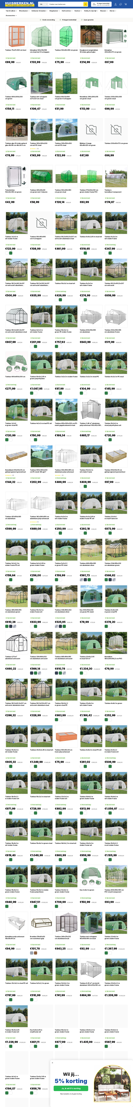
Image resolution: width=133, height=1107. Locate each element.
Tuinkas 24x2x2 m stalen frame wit (86, 844)
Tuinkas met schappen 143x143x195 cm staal (88, 937)
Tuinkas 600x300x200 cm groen (13, 98)
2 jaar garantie (88, 20)
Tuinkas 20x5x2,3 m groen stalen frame (112, 984)
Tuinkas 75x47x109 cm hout (15, 50)
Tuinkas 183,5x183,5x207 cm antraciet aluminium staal (65, 238)
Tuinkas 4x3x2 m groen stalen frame (12, 1077)
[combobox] (68, 4)
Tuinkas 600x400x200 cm (15, 377)
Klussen (103, 11)
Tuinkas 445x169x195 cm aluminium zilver (88, 564)
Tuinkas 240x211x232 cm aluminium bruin (63, 937)
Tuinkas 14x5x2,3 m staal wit (65, 843)
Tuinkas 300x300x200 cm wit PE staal (38, 144)
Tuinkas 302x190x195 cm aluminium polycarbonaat (64, 471)
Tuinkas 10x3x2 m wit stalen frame (86, 471)
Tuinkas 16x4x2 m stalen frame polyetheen (39, 891)
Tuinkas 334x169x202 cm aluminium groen (113, 564)
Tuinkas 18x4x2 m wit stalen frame (111, 798)
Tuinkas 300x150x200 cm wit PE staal (63, 144)
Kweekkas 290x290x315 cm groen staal (89, 98)
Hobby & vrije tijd (90, 11)
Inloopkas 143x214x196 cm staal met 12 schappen (39, 51)
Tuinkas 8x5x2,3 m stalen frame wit (112, 751)
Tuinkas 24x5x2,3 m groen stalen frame (87, 1031)
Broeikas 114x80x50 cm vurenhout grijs (37, 937)
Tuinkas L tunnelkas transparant (113, 191)
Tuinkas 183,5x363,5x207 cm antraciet (114, 284)
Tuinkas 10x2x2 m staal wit (65, 283)
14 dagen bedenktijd (69, 20)
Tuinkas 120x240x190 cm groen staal (63, 191)
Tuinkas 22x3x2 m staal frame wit (111, 517)
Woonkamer (23, 11)
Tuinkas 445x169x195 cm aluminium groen (13, 611)
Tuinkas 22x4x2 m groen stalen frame (112, 937)
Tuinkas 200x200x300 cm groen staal (113, 98)
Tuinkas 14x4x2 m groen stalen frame (87, 798)
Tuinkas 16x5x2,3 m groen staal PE (61, 704)
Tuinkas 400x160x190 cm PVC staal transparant (114, 891)
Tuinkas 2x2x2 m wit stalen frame (11, 238)
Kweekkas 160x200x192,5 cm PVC (113, 658)
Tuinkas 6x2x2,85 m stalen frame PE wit (87, 517)
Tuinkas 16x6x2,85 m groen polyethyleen (38, 378)
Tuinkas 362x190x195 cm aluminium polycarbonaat (39, 517)
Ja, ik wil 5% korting (71, 1088)
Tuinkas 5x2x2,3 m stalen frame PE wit (12, 564)
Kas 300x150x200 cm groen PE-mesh (87, 611)
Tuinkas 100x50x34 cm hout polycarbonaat (63, 751)
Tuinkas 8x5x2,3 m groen (39, 983)
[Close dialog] (52, 1063)
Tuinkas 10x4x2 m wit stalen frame (11, 751)
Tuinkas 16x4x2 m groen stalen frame (12, 891)
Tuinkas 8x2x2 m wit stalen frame (111, 238)
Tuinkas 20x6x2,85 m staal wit (41, 750)
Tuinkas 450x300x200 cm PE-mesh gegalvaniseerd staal (66, 424)
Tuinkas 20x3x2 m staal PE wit (16, 983)
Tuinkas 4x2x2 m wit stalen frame (36, 331)
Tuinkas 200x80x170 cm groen (116, 143)
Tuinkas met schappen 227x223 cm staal (38, 98)
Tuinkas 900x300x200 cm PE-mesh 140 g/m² (38, 471)
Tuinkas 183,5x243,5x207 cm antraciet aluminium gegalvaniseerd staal (14, 284)
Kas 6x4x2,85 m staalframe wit (36, 1031)
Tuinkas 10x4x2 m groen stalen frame (112, 1031)
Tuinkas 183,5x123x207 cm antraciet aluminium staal (40, 704)
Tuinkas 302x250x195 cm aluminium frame (113, 331)
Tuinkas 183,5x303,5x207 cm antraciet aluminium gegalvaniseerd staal (39, 284)
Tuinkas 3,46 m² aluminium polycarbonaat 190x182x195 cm (90, 424)
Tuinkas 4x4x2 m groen (113, 703)
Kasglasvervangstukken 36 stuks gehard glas (89, 51)
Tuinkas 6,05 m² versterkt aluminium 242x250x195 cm (90, 984)
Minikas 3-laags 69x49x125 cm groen (88, 144)
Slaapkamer (53, 11)
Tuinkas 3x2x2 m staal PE (89, 377)
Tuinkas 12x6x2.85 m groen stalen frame (38, 1077)
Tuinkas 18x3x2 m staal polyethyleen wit (113, 424)
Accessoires (10, 15)
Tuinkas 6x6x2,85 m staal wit (91, 237)
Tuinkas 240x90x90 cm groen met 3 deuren (38, 191)
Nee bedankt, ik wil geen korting (71, 1094)
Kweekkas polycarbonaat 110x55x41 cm (14, 937)
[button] (125, 4)
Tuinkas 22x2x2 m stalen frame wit (61, 798)
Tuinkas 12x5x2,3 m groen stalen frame (62, 984)
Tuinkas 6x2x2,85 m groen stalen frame (37, 564)
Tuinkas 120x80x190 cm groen (66, 50)
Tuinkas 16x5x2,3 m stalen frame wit (12, 798)
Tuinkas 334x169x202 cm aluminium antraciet (39, 658)
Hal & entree (66, 11)
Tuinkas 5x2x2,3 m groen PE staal (61, 564)
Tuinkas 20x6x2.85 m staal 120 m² (87, 658)
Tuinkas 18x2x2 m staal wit (40, 797)
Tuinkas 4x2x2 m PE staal (114, 377)
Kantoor (77, 11)
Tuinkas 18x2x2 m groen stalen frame (62, 1031)
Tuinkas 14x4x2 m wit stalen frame (11, 844)
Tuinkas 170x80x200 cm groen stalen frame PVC (89, 191)
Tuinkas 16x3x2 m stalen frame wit (36, 611)
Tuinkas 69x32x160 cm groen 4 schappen (63, 98)
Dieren (112, 11)
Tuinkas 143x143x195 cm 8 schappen (38, 238)
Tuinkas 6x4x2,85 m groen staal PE (111, 611)
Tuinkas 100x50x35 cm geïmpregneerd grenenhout (115, 471)
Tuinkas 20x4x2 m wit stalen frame (86, 704)
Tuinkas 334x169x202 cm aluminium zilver (63, 611)
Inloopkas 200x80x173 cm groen (113, 51)
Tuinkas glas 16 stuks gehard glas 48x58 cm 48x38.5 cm (16, 144)
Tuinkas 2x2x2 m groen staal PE (11, 424)
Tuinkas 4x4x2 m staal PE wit (91, 750)
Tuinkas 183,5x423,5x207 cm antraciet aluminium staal (16, 331)
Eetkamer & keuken (39, 11)
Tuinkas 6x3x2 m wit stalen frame (61, 517)
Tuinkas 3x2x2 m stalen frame (66, 377)
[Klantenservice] (120, 4)
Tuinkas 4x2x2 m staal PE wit (41, 423)
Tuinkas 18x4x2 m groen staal (41, 843)
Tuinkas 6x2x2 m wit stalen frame (86, 284)
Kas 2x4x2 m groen (87, 890)
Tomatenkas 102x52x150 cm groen (13, 191)
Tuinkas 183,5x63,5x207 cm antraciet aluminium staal (15, 704)
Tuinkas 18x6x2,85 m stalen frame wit (12, 1031)
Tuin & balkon (10, 11)
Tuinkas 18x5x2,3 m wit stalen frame (112, 844)
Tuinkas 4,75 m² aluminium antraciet (12, 658)
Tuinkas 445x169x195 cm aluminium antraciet (63, 658)
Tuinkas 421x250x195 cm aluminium (88, 331)
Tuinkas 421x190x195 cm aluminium (13, 517)
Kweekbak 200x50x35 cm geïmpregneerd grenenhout (15, 471)
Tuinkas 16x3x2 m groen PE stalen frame (63, 331)
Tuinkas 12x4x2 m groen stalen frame (62, 891)
